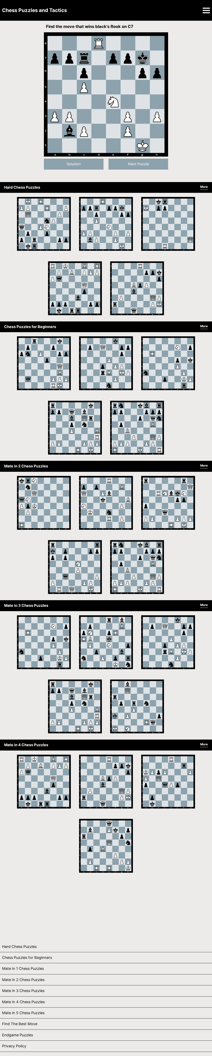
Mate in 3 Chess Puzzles (26, 605)
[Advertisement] (106, 908)
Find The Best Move (19, 1024)
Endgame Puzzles (17, 1035)
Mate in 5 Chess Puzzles (23, 1013)
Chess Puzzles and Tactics (34, 10)
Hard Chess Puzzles (22, 187)
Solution (74, 164)
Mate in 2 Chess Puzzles (26, 466)
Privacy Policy (14, 1046)
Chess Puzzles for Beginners (30, 327)
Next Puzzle (138, 164)
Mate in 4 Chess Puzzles (26, 745)
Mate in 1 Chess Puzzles (23, 968)
